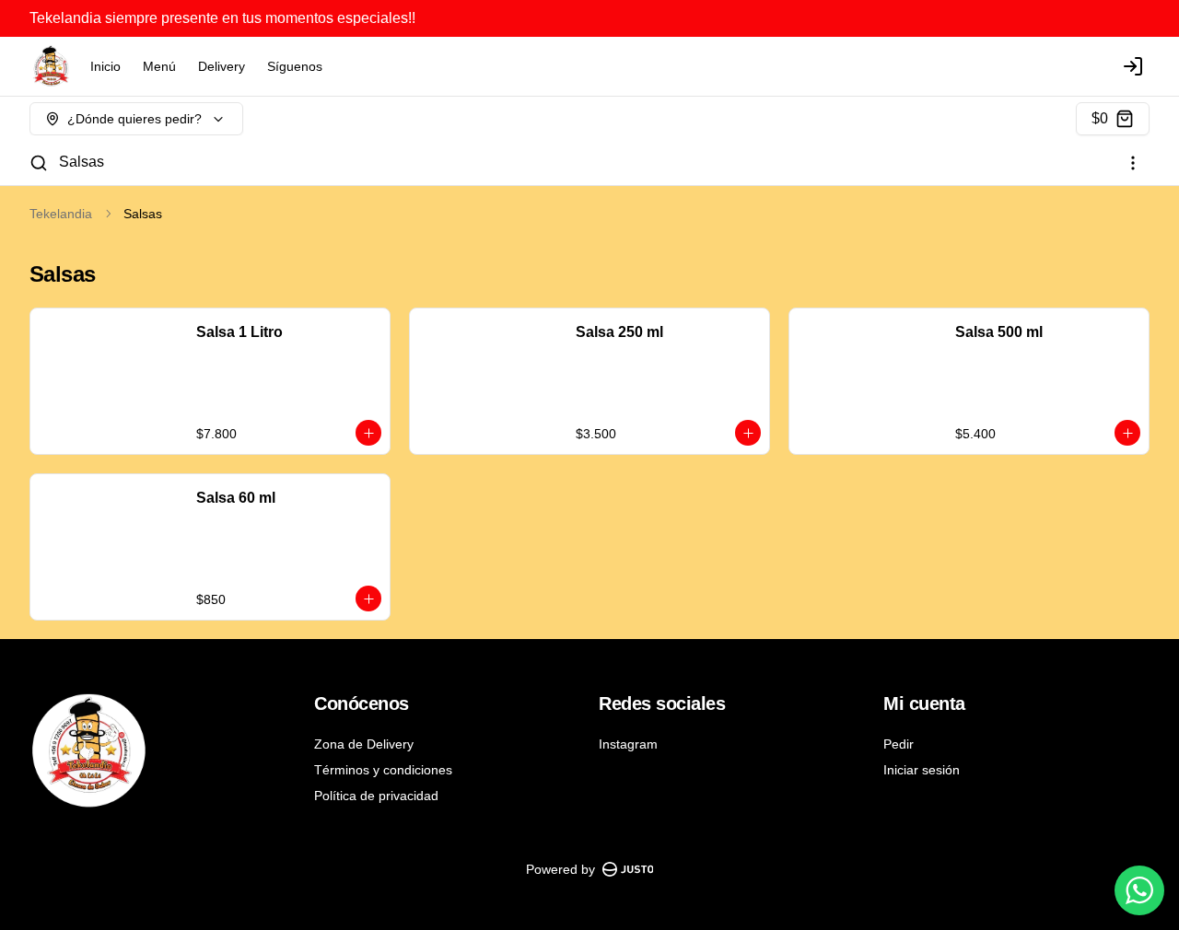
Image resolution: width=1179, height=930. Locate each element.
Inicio (105, 66)
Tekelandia (60, 213)
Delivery (221, 66)
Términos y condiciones (383, 769)
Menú (159, 66)
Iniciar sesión (921, 769)
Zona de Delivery (364, 744)
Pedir (898, 744)
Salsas (81, 161)
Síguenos (294, 66)
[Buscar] (38, 163)
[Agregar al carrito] (368, 433)
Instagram (628, 744)
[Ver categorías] (1133, 163)
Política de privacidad (376, 795)
